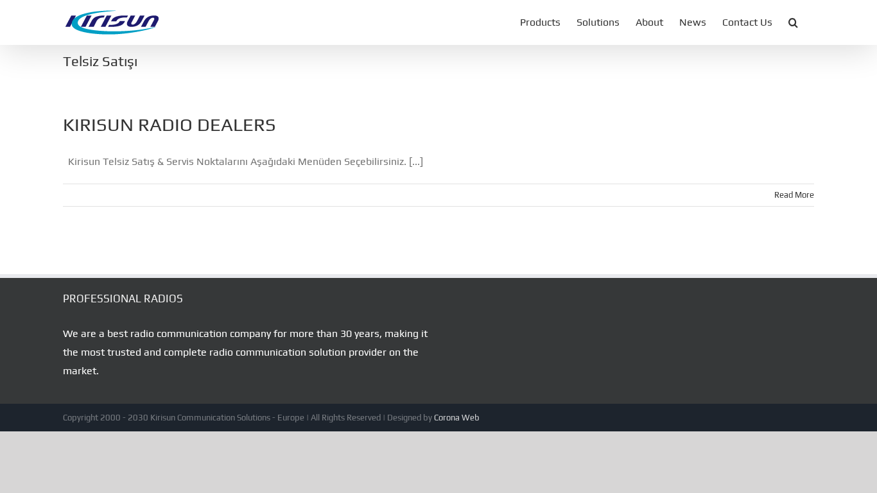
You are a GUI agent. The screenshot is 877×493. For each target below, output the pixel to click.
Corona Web (457, 417)
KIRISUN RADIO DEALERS (169, 124)
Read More (794, 195)
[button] (793, 22)
